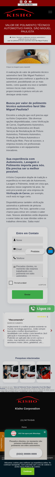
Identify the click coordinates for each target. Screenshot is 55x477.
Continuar (27, 471)
